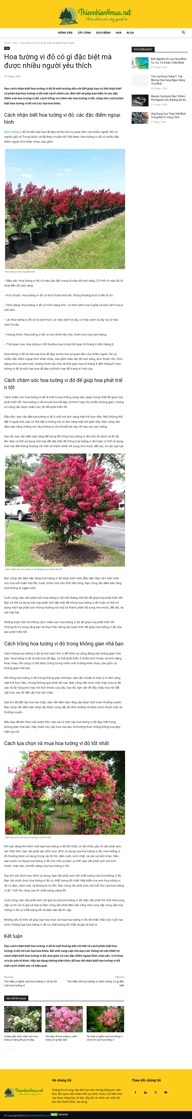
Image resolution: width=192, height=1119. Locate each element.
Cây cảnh (84, 32)
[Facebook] (135, 1092)
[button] (183, 33)
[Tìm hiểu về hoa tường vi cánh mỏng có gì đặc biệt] (64, 1019)
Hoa (119, 32)
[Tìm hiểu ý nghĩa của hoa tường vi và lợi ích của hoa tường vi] (105, 1019)
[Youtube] (166, 1092)
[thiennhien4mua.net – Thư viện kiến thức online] (96, 14)
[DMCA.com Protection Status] (59, 1115)
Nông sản (65, 32)
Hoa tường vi (13, 132)
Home (7, 42)
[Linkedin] (145, 1092)
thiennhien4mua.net (39, 1115)
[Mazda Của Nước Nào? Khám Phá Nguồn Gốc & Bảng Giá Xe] (140, 100)
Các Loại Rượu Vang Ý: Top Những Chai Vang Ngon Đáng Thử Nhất (168, 80)
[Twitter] (155, 1092)
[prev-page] (6, 1048)
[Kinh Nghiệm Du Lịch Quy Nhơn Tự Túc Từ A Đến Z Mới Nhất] (140, 63)
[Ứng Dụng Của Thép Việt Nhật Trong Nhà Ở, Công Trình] (140, 118)
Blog (130, 32)
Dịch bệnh (103, 32)
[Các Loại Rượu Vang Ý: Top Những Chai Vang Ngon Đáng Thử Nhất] (140, 80)
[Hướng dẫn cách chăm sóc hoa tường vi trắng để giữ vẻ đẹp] (23, 1019)
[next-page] (12, 1048)
